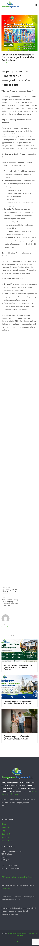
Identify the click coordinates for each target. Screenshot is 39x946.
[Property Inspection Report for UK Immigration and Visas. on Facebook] (17, 941)
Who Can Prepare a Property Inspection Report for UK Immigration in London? (14, 505)
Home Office (7, 888)
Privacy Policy (7, 841)
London (25, 791)
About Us (5, 827)
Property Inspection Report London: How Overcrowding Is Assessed (13, 577)
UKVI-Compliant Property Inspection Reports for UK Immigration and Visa (14, 430)
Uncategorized (7, 63)
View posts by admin (8, 627)
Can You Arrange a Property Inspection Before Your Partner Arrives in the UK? (13, 455)
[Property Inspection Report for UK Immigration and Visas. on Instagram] (21, 941)
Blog (3, 831)
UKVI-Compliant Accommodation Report (17, 877)
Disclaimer (6, 837)
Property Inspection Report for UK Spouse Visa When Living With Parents (13, 480)
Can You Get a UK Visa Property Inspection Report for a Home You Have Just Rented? (13, 552)
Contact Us (6, 834)
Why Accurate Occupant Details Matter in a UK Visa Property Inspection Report (14, 383)
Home (4, 824)
